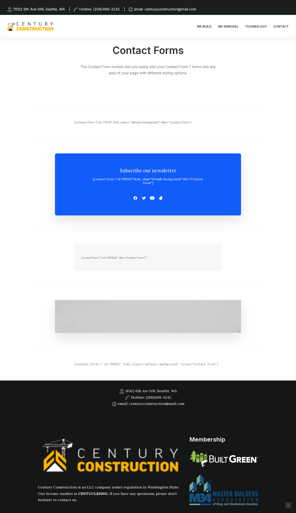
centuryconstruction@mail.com (170, 9)
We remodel (228, 26)
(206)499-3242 (106, 9)
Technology (256, 26)
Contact (281, 26)
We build (204, 26)
